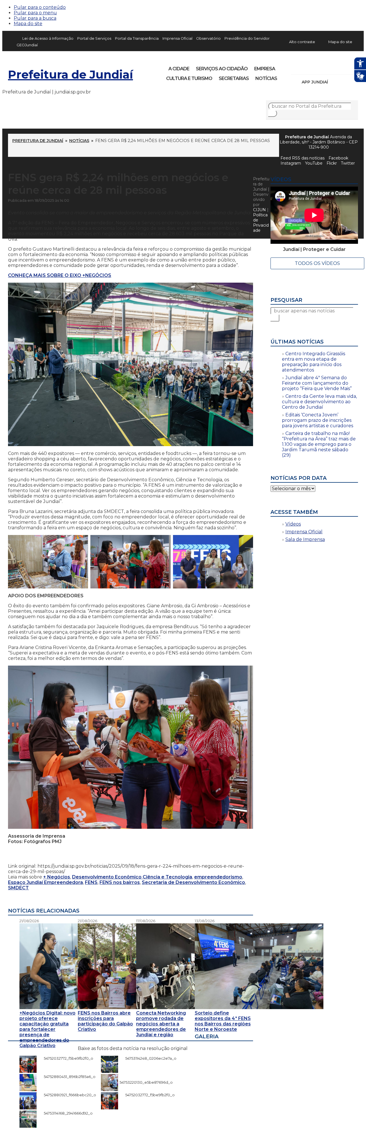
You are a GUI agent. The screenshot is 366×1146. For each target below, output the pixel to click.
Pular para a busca (35, 18)
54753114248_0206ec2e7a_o (148, 1058)
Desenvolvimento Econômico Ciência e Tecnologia (132, 877)
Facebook (296, 66)
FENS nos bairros (120, 882)
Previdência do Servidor (247, 38)
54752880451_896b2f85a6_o (67, 1076)
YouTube (325, 66)
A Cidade (178, 68)
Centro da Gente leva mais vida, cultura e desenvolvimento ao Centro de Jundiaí (319, 402)
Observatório (208, 38)
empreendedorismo (218, 877)
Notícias (266, 78)
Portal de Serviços (94, 38)
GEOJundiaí (27, 45)
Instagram (306, 66)
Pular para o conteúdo (40, 7)
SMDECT (18, 888)
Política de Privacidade (261, 222)
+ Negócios (56, 877)
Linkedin (335, 66)
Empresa (264, 68)
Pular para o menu (35, 12)
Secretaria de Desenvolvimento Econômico (193, 882)
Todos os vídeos (317, 263)
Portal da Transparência (137, 38)
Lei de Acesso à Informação (47, 38)
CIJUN (259, 209)
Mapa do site (28, 23)
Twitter (348, 163)
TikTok (315, 66)
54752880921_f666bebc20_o (67, 1095)
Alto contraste (302, 41)
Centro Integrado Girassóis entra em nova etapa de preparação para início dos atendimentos (313, 362)
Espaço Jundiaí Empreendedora (45, 882)
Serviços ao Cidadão (222, 68)
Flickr (344, 66)
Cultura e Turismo (189, 78)
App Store (334, 82)
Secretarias (234, 78)
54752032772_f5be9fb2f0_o (65, 1058)
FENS (91, 882)
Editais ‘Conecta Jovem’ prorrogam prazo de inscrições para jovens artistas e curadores (317, 420)
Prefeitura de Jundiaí (70, 74)
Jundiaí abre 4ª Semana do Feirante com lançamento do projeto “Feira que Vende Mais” (317, 383)
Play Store (344, 82)
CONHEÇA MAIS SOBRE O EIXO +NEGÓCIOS (59, 275)
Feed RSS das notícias (303, 158)
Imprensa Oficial (177, 38)
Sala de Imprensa (305, 539)
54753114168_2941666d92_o (65, 1113)
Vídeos (293, 524)
